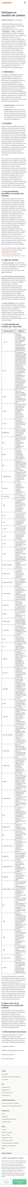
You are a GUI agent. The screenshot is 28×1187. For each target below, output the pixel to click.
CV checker (5, 1079)
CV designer (5, 1074)
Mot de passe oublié (7, 1140)
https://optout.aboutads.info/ (10, 254)
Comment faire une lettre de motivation (12, 1106)
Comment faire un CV (7, 1092)
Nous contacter (6, 1135)
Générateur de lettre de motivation (11, 1076)
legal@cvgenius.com (17, 1040)
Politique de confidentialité (9, 1145)
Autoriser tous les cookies (19, 1182)
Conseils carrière (6, 1121)
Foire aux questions (7, 1132)
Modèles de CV (6, 1090)
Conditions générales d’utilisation (10, 1143)
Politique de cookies (7, 1137)
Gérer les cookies (6, 1182)
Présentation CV (6, 1095)
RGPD (3, 1148)
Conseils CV (5, 1116)
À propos (4, 1129)
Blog (3, 1113)
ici (4, 145)
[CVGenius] (7, 3)
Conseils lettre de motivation (9, 1119)
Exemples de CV (6, 1087)
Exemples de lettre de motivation (10, 1103)
